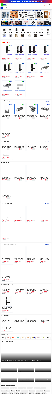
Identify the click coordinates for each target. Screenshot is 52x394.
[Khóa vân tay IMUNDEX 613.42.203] (44, 45)
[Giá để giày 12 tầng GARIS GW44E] (45, 144)
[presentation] (3, 33)
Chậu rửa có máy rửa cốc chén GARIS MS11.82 (6, 256)
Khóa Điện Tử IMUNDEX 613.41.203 (6, 74)
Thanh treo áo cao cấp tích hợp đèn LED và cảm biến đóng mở (19, 360)
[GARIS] (28, 386)
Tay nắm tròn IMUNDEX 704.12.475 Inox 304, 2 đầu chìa (19, 319)
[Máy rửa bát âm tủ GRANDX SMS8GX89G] (6, 185)
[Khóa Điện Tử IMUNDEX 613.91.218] (32, 45)
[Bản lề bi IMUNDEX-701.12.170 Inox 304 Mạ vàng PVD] (6, 284)
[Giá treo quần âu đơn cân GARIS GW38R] (6, 144)
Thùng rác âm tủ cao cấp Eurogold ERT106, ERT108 (32, 116)
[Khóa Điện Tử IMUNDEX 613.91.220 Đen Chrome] (19, 62)
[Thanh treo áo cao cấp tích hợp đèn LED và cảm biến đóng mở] (19, 348)
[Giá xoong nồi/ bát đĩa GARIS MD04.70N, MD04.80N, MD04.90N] (45, 104)
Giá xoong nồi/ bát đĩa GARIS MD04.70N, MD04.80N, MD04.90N (45, 116)
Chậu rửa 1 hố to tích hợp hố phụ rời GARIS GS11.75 (6, 238)
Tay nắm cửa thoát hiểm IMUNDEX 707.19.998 (6, 319)
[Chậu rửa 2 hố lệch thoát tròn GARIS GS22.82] (32, 226)
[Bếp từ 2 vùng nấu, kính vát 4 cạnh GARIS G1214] (19, 185)
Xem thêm (47, 42)
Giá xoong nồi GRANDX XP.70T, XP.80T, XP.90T (19, 116)
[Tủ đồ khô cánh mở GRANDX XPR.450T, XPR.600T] (6, 104)
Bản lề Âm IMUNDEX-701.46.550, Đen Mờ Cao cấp (18, 278)
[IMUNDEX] (3, 386)
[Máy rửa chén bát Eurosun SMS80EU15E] (6, 203)
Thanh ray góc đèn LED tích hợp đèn (45, 360)
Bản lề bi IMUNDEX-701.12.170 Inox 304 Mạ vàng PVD (7, 297)
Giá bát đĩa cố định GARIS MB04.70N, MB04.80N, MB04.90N (6, 134)
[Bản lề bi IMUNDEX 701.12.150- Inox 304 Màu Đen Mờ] (32, 266)
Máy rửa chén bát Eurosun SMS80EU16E (45, 197)
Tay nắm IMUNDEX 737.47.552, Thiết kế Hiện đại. (31, 319)
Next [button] (49, 18)
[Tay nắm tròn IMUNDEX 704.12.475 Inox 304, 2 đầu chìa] (19, 307)
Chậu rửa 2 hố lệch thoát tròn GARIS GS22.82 (31, 238)
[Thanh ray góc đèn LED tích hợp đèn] (45, 348)
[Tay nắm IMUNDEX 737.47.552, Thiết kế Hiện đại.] (32, 307)
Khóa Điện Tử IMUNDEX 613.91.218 (31, 57)
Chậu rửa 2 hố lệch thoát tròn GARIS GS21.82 (44, 238)
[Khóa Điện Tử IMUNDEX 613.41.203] (7, 62)
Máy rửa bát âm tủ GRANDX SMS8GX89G (6, 197)
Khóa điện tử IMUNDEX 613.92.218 (20, 57)
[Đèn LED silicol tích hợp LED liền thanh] (32, 348)
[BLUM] (13, 386)
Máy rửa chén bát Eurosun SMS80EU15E (6, 215)
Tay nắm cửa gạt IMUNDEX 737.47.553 (44, 319)
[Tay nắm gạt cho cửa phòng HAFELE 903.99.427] (19, 80)
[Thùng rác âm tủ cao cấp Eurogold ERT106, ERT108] (32, 104)
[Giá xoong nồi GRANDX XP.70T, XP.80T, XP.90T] (19, 104)
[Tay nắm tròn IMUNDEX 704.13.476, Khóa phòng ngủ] (44, 62)
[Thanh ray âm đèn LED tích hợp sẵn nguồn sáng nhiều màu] (6, 365)
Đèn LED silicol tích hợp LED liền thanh (31, 360)
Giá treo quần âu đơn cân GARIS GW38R (6, 157)
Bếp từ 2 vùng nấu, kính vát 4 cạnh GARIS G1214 (19, 197)
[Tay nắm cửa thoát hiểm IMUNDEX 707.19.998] (6, 307)
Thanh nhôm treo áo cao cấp (6, 360)
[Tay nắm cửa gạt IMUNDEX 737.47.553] (45, 307)
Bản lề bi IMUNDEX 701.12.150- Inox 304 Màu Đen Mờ (31, 278)
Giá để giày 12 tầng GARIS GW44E (44, 157)
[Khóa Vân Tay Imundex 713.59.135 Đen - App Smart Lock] (7, 45)
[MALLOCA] (23, 386)
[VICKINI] (48, 386)
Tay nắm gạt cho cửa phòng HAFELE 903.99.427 (19, 92)
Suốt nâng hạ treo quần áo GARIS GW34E (7, 175)
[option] (26, 18)
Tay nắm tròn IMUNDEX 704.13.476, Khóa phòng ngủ (45, 74)
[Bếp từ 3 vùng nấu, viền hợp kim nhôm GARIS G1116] (32, 185)
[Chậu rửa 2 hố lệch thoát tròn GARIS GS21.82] (45, 226)
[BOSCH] (8, 386)
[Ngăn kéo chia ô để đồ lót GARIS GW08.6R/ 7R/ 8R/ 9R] (19, 144)
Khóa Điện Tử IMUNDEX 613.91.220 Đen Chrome (19, 74)
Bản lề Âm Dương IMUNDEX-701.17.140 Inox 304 (44, 278)
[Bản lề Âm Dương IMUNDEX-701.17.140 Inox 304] (45, 266)
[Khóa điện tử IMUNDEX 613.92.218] (19, 45)
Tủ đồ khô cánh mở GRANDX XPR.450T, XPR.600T (6, 116)
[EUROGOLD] (33, 386)
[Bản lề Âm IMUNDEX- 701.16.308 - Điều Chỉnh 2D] (6, 266)
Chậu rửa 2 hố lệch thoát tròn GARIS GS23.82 (18, 238)
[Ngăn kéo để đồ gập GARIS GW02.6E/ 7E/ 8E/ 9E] (32, 144)
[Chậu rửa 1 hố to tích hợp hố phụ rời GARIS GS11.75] (6, 226)
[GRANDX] (18, 386)
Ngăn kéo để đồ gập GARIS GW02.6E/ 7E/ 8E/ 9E (32, 157)
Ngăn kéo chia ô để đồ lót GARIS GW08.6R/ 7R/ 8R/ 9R (19, 157)
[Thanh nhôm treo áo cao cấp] (6, 348)
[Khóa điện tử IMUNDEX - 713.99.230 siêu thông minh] (32, 62)
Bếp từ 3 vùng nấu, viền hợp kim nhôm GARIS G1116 (31, 197)
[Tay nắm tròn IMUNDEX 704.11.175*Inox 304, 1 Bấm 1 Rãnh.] (7, 80)
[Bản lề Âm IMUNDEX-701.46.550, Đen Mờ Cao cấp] (19, 266)
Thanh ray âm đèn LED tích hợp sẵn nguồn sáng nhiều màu (7, 377)
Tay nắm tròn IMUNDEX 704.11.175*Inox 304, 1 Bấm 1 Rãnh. (7, 92)
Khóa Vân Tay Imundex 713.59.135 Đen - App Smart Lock (7, 57)
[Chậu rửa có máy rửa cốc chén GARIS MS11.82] (6, 244)
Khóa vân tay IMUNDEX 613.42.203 (45, 57)
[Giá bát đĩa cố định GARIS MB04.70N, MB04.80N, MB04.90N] (6, 122)
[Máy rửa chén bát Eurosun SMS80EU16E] (45, 185)
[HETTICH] (43, 386)
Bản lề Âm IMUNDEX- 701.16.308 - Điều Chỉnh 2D (7, 278)
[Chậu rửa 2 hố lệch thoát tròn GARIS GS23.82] (19, 226)
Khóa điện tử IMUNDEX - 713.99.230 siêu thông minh (32, 74)
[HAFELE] (38, 386)
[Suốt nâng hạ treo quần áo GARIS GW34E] (6, 162)
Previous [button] (2, 18)
